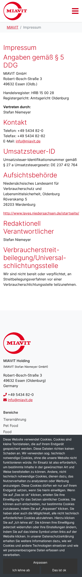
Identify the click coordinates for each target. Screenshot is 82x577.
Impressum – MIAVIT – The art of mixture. (15, 11)
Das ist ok (59, 570)
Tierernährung (14, 419)
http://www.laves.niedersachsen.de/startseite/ (41, 213)
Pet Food (10, 425)
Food (7, 432)
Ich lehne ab (21, 570)
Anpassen (40, 562)
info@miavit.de (28, 141)
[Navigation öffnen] (75, 11)
